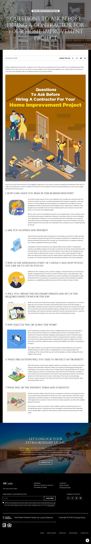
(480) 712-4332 (64, 485)
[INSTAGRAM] (68, 498)
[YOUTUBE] (80, 498)
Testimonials (73, 533)
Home (42, 533)
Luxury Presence (46, 517)
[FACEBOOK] (72, 498)
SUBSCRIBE (50, 498)
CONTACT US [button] (45, 462)
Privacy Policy (51, 505)
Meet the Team (51, 533)
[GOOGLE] (76, 498)
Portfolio (62, 533)
